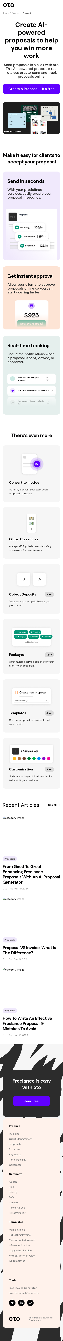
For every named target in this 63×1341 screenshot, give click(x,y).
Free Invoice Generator (23, 1288)
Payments (15, 1154)
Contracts (15, 1165)
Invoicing (14, 1133)
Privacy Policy (17, 1213)
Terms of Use (17, 1207)
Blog (11, 1187)
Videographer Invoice (22, 1255)
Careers (14, 1202)
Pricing (13, 1192)
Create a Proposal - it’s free (31, 88)
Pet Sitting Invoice (20, 1235)
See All (52, 805)
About (13, 1181)
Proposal (27, 13)
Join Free (31, 1101)
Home (6, 13)
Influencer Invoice (19, 1245)
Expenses (15, 1149)
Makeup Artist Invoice (22, 1240)
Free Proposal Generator (24, 1293)
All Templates (17, 1261)
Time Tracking (17, 1159)
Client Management (20, 1139)
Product (15, 13)
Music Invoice (17, 1229)
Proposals (15, 1144)
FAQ (11, 1197)
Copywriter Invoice (20, 1250)
